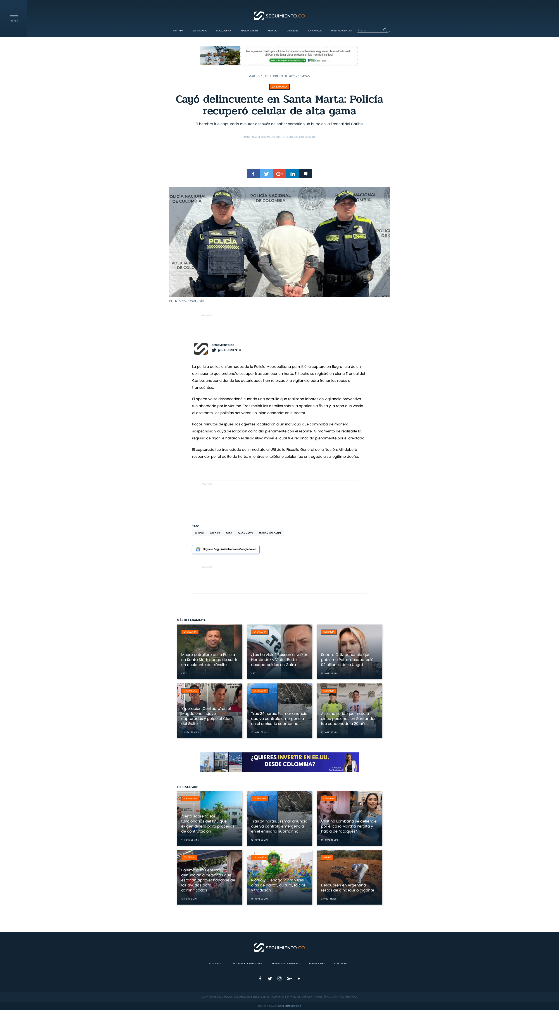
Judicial (199, 533)
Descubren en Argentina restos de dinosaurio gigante (347, 888)
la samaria (279, 86)
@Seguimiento (229, 350)
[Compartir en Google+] (279, 173)
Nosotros (215, 963)
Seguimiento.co (223, 345)
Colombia (328, 632)
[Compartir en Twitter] (266, 173)
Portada (178, 30)
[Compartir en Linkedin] (292, 173)
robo (229, 533)
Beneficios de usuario (286, 963)
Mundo (272, 30)
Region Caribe (249, 30)
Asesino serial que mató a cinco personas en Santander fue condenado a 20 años (348, 718)
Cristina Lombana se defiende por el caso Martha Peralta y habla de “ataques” (349, 826)
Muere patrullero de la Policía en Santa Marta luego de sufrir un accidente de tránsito (209, 659)
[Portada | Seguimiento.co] (279, 15)
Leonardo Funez (291, 1006)
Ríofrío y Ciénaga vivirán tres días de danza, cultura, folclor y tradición (278, 885)
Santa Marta (245, 533)
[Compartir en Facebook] (253, 173)
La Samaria (200, 30)
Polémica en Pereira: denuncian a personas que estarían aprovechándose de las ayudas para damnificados (208, 880)
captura (215, 533)
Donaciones (317, 963)
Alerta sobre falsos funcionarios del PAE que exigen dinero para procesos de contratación (207, 824)
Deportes (292, 30)
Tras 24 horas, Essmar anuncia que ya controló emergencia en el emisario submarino (279, 718)
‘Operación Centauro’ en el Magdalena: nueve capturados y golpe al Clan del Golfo (206, 716)
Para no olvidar (341, 30)
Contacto (340, 963)
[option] (279, 245)
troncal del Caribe (270, 533)
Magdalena (223, 30)
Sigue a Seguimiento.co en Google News (230, 549)
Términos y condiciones (246, 963)
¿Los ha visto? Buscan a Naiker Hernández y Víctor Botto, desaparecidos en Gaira (279, 659)
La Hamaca (315, 30)
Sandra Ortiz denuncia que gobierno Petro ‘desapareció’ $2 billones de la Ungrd (347, 659)
